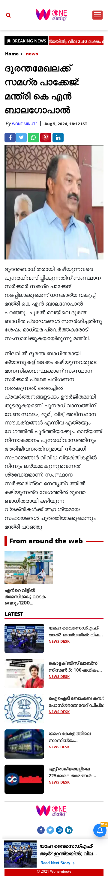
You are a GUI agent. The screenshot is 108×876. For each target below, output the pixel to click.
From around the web (46, 540)
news (32, 54)
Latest (13, 613)
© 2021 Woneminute (54, 871)
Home (12, 54)
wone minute (25, 123)
